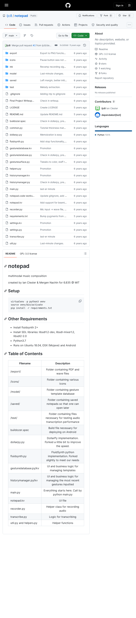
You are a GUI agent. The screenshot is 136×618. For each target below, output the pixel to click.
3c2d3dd (64, 45)
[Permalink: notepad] (5, 266)
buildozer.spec (18, 121)
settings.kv (16, 223)
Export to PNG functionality (55, 53)
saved (13, 80)
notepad (21, 16)
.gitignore (15, 93)
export (13, 53)
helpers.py (15, 168)
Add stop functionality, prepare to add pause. (65, 141)
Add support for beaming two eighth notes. (63, 202)
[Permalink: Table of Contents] (5, 353)
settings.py (16, 229)
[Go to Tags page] (31, 35)
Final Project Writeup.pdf (23, 100)
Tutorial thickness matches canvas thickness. (64, 127)
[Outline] (85, 253)
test (12, 87)
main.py (14, 189)
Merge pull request (22, 45)
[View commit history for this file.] (84, 45)
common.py (16, 127)
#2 (34, 45)
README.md (16, 114)
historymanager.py (20, 182)
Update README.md (51, 114)
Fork (107, 15)
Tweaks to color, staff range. (55, 161)
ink (11, 66)
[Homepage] (68, 5)
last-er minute (47, 189)
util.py (13, 243)
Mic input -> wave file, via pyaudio (58, 209)
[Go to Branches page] (24, 35)
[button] (80, 301)
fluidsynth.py (17, 141)
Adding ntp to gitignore (52, 93)
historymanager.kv (20, 175)
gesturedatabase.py (21, 155)
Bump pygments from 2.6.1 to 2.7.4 (59, 216)
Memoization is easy (51, 134)
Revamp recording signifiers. (55, 66)
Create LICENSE (49, 107)
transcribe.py (17, 236)
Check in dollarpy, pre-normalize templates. (64, 121)
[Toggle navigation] (6, 5)
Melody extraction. (50, 87)
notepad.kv (16, 202)
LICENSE (14, 107)
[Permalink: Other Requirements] (5, 318)
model (13, 73)
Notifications (88, 15)
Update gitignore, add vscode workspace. (63, 195)
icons (12, 59)
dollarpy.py (16, 134)
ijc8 (9, 16)
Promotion (45, 148)
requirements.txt (19, 216)
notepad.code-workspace (24, 195)
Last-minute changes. (52, 73)
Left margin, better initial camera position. (62, 80)
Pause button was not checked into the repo (64, 59)
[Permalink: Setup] (5, 290)
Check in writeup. (49, 100)
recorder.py (16, 209)
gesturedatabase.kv (21, 148)
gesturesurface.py (20, 161)
